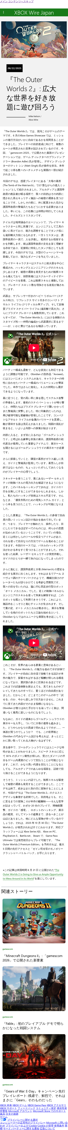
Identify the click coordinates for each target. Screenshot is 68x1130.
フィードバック (26, 1108)
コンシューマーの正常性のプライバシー (23, 1122)
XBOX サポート (8, 1108)
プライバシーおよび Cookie (21, 1125)
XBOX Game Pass (37, 1105)
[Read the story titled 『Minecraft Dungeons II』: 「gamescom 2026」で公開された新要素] (34, 921)
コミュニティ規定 (46, 1108)
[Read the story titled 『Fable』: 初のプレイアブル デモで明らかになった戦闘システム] (34, 988)
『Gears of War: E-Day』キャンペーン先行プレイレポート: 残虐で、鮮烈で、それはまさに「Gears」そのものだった (34, 1095)
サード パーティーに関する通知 (21, 1128)
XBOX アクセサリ (56, 1105)
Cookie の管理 (45, 1125)
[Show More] (3, 12)
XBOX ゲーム (19, 1105)
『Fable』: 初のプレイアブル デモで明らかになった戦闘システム (33, 1025)
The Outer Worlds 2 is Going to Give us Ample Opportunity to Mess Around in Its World (33, 874)
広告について (47, 1128)
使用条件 (59, 1125)
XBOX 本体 (6, 1105)
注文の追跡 (12, 1113)
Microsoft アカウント (20, 1111)
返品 (2, 1113)
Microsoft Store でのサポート (49, 1111)
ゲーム (4, 1116)
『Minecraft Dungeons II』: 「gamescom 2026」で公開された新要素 (32, 957)
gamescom (8, 949)
